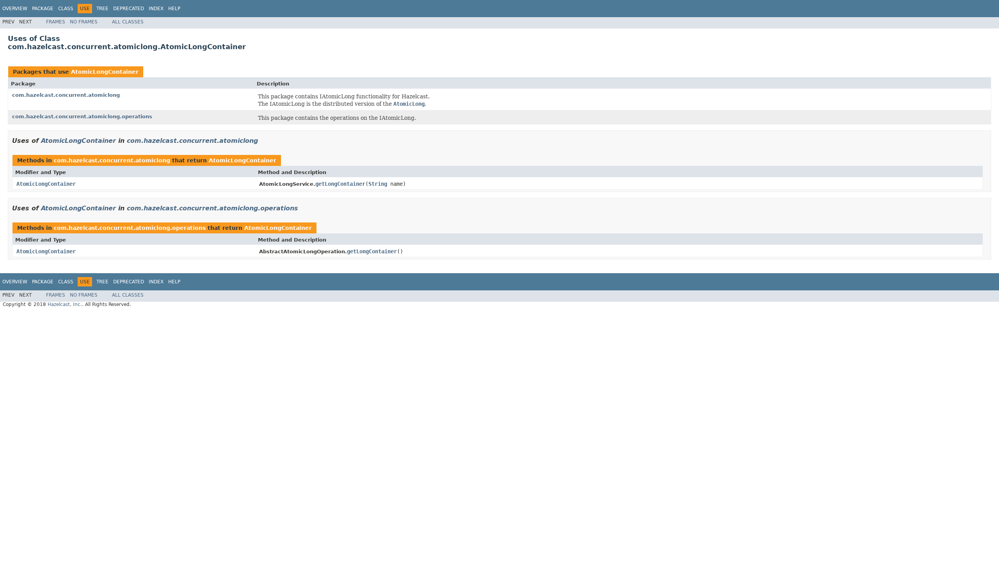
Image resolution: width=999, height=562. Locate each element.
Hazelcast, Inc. (65, 304)
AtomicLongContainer (105, 72)
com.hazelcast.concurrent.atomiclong (66, 95)
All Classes (128, 22)
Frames (55, 22)
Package (42, 8)
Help (174, 8)
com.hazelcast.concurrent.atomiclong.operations (82, 116)
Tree (102, 8)
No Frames (84, 22)
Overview (14, 8)
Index (156, 8)
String (377, 184)
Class (65, 8)
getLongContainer (340, 184)
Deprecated (128, 8)
